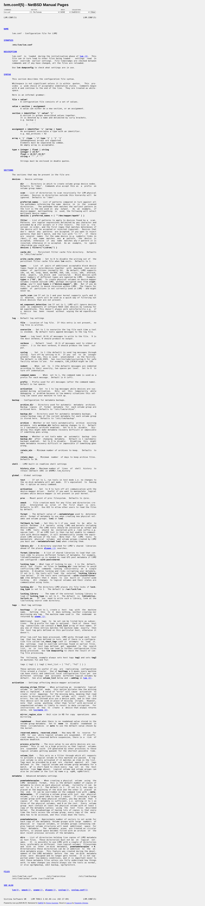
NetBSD (41, 903)
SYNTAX (7, 74)
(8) (84, 56)
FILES (7, 872)
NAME (6, 29)
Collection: (76, 10)
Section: (34, 10)
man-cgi (69, 903)
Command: (8, 10)
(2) (40, 616)
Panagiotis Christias (81, 903)
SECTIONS (8, 170)
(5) (79, 890)
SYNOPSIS (8, 40)
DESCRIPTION (10, 52)
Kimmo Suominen (52, 903)
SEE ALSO (8, 885)
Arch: (64, 10)
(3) (50, 548)
